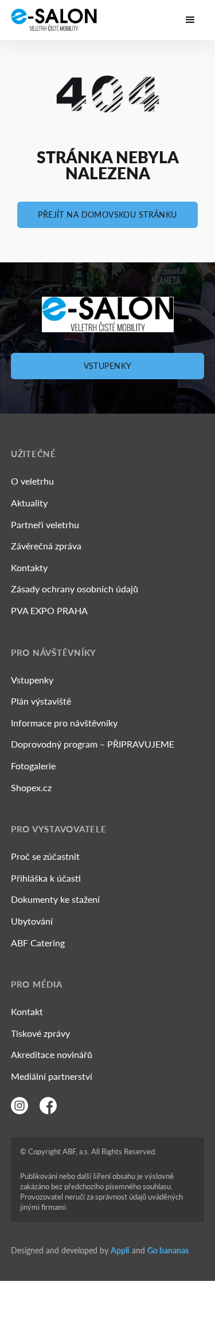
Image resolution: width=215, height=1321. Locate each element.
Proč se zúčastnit (45, 856)
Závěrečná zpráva (46, 546)
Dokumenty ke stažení (55, 899)
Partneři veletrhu (45, 524)
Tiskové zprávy (40, 1033)
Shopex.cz (31, 787)
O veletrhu (32, 481)
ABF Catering (38, 943)
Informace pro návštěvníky (64, 723)
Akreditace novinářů (51, 1054)
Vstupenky (108, 365)
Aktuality (29, 503)
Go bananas (168, 1250)
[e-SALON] (54, 20)
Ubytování (32, 921)
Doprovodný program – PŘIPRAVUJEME (92, 744)
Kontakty (29, 567)
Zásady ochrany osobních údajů (74, 589)
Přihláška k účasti (46, 878)
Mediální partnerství (51, 1076)
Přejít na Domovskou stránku (107, 214)
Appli (120, 1250)
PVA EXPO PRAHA (49, 610)
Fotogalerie (33, 766)
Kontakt (27, 1011)
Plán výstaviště (41, 701)
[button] (190, 20)
